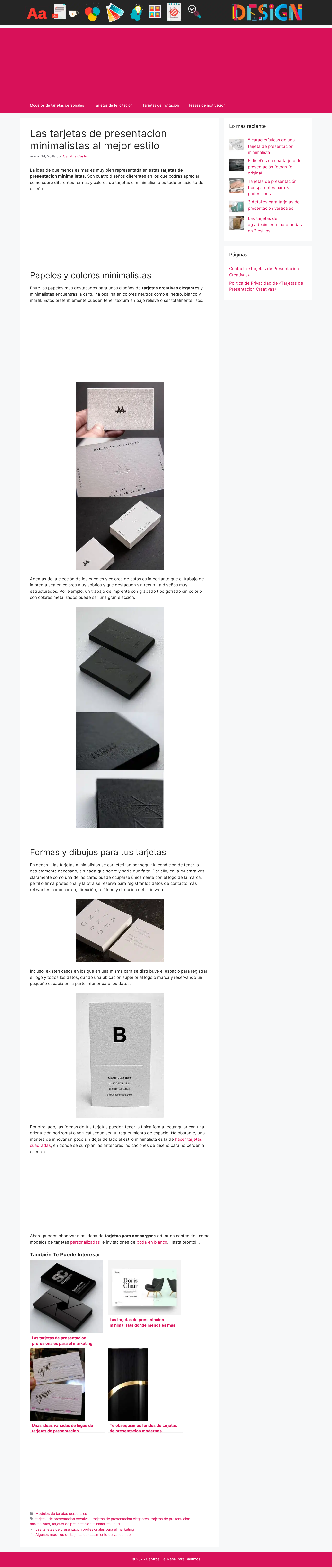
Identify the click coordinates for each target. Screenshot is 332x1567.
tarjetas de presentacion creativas (63, 1519)
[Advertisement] (166, 62)
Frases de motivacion (207, 105)
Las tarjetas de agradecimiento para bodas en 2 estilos (275, 224)
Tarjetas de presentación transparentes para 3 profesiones (272, 187)
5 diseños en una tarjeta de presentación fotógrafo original (275, 166)
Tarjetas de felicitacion (113, 105)
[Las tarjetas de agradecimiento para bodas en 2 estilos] (236, 224)
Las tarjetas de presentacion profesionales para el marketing (84, 1529)
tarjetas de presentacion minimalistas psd (86, 1524)
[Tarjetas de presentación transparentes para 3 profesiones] (236, 186)
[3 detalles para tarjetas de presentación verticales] (236, 207)
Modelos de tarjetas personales (57, 105)
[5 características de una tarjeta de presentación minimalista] (236, 145)
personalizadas (85, 1242)
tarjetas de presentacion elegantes (121, 1519)
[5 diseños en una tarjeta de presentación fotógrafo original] (236, 166)
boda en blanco (152, 1242)
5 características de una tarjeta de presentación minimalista (271, 146)
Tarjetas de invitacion (160, 105)
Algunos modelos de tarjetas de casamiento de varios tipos (84, 1534)
